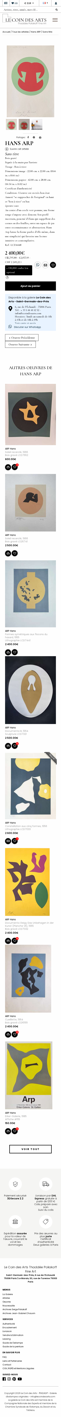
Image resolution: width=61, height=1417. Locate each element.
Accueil (6, 31)
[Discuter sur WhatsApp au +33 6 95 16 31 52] (38, 265)
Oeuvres (7, 1301)
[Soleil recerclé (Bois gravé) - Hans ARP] (30, 415)
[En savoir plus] (45, 265)
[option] (30, 81)
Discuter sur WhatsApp (27, 327)
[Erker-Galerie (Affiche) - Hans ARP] (28, 1076)
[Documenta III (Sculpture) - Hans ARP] (30, 690)
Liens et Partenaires (12, 1360)
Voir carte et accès (25, 323)
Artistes (6, 1298)
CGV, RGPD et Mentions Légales (18, 1368)
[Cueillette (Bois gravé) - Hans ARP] (28, 979)
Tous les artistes (20, 31)
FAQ (4, 1357)
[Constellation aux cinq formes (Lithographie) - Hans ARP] (30, 786)
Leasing (7, 1338)
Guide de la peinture (13, 1346)
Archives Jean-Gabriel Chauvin (19, 1313)
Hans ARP (35, 31)
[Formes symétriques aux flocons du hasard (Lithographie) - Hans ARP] (30, 594)
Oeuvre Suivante (19, 344)
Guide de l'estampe (13, 1342)
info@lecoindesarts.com (42, 1396)
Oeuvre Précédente (23, 337)
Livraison (7, 1331)
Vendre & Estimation (13, 1335)
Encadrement (10, 1327)
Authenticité (9, 1323)
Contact (7, 1364)
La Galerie (8, 1294)
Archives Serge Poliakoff (15, 1309)
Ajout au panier (30, 286)
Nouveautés (9, 1305)
